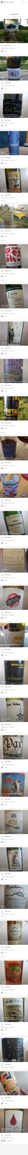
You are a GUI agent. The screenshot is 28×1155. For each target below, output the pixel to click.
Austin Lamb (8, 45)
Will (6, 125)
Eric (2, 200)
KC (6, 51)
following (20, 16)
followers (14, 16)
